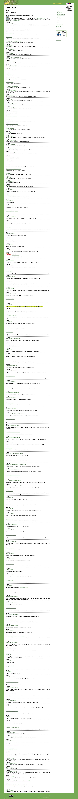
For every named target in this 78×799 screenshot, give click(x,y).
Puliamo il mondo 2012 (10, 260)
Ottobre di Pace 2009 (9, 508)
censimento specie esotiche (11, 608)
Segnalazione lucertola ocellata (11, 111)
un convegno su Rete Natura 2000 (12, 596)
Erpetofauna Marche (60, 27)
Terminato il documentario (11, 535)
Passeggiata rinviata (9, 156)
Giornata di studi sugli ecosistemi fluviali (13, 78)
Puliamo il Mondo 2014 (10, 165)
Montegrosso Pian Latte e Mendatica (12, 614)
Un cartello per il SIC (9, 580)
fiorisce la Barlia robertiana (11, 676)
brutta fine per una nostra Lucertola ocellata (14, 736)
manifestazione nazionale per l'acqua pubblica (14, 453)
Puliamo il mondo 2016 (10, 95)
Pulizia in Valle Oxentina (10, 548)
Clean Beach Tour (9, 37)
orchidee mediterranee (16, 20)
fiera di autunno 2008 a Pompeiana (12, 602)
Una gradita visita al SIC (10, 790)
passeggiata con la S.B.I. (10, 666)
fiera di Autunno (8, 705)
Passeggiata (8, 185)
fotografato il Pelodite (10, 758)
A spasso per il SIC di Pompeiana (11, 748)
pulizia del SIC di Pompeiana (11, 648)
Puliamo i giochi (9, 173)
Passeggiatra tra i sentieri (10, 558)
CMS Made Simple (46, 797)
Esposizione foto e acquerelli (11, 293)
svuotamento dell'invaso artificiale (12, 744)
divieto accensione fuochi (10, 732)
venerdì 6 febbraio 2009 (24, 587)
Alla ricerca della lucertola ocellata (12, 711)
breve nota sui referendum (10, 354)
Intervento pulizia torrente (11, 408)
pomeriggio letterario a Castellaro (12, 642)
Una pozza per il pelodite (10, 376)
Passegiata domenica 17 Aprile (11, 115)
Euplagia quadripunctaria (10, 721)
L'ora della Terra (9, 448)
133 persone (8, 716)
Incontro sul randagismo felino (11, 524)
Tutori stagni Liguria (9, 767)
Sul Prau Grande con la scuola (11, 148)
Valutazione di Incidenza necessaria (12, 682)
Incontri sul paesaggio (10, 194)
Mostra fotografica (9, 120)
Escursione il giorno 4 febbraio (11, 763)
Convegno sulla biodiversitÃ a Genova (12, 425)
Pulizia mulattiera (9, 271)
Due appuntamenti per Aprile (11, 69)
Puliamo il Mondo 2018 (10, 53)
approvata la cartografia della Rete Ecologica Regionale (16, 464)
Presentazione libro (9, 200)
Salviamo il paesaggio (10, 249)
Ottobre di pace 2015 (9, 132)
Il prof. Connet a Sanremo (10, 519)
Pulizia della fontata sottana (11, 103)
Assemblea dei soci (9, 585)
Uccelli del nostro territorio (11, 216)
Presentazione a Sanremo (10, 419)
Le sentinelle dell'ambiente (11, 381)
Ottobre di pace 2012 (15, 255)
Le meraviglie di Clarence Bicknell (12, 86)
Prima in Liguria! (9, 304)
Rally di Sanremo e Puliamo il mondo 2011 (13, 338)
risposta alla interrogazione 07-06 (12, 753)
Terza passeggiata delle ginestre (12, 211)
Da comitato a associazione (11, 693)
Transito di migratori (9, 244)
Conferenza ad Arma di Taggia (11, 541)
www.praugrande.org (58, 3)
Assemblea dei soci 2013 (10, 238)
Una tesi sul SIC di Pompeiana (11, 90)
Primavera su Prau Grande (10, 144)
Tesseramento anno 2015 (10, 152)
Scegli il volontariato (9, 82)
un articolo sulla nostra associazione (12, 619)
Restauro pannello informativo (11, 107)
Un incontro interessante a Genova (12, 327)
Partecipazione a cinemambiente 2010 (13, 437)
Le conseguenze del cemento (11, 315)
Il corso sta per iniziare (10, 564)
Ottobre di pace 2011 (9, 332)
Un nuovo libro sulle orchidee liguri (12, 124)
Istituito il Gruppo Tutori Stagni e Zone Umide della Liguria (16, 784)
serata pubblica (8, 671)
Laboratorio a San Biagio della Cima (12, 392)
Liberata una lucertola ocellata (11, 65)
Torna (10, 21)
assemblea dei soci (9, 442)
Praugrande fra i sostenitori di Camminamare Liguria (15, 636)
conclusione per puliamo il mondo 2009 (13, 475)
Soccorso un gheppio (9, 386)
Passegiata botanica (9, 360)
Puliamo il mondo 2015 (10, 128)
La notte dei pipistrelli (10, 529)
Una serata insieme (9, 497)
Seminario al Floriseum (10, 49)
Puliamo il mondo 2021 (10, 23)
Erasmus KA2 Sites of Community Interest (13, 41)
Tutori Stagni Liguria (60, 24)
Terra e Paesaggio (9, 309)
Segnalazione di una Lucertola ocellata (13, 432)
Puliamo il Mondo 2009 (10, 513)
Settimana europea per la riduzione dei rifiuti (14, 485)
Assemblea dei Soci (9, 28)
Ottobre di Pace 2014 (9, 160)
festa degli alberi (9, 660)
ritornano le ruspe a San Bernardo (12, 625)
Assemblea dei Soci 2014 (10, 181)
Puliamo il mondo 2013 (10, 189)
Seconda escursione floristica (11, 140)
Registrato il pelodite (10, 574)
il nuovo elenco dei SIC (10, 630)
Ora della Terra (8, 73)
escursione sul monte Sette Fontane (12, 469)
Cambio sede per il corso (10, 553)
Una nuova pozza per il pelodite (11, 700)
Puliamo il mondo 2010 (10, 403)
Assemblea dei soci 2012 (10, 299)
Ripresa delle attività (9, 33)
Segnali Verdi (58, 26)
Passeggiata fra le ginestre (10, 276)
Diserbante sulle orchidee (10, 233)
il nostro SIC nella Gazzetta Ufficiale (12, 727)
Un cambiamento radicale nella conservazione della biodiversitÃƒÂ (18, 780)
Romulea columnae (9, 569)
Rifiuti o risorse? (9, 227)
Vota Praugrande (9, 321)
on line (37, 153)
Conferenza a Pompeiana (10, 61)
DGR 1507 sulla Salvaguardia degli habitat (13, 480)
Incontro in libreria (9, 281)
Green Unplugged (9, 349)
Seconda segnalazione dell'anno (11, 365)
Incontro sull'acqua (9, 491)
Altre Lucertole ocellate (10, 288)
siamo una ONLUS (9, 590)
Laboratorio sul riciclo (10, 502)
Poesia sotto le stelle (9, 99)
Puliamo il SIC (8, 654)
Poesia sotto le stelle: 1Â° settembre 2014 (13, 169)
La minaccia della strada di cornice (12, 687)
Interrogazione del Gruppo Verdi (11, 771)
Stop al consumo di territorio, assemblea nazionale (15, 413)
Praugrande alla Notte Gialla (11, 343)
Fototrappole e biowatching (11, 221)
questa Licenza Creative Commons (49, 795)
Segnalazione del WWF (10, 776)
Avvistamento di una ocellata (11, 370)
